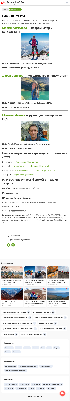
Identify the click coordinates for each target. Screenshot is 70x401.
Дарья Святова (12, 75)
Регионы (18, 348)
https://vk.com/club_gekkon (26, 162)
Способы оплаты (10, 366)
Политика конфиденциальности (15, 370)
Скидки (56, 348)
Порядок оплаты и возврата (28, 366)
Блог (42, 348)
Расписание (9, 348)
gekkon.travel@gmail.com (20, 240)
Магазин (35, 348)
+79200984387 (15, 235)
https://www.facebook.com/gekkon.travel (31, 166)
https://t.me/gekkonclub (24, 174)
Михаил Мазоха (13, 115)
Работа (7, 352)
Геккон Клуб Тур (15, 2)
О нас (49, 348)
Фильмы (27, 348)
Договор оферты (45, 366)
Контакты (16, 352)
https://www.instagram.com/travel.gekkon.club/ (34, 170)
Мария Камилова (14, 28)
